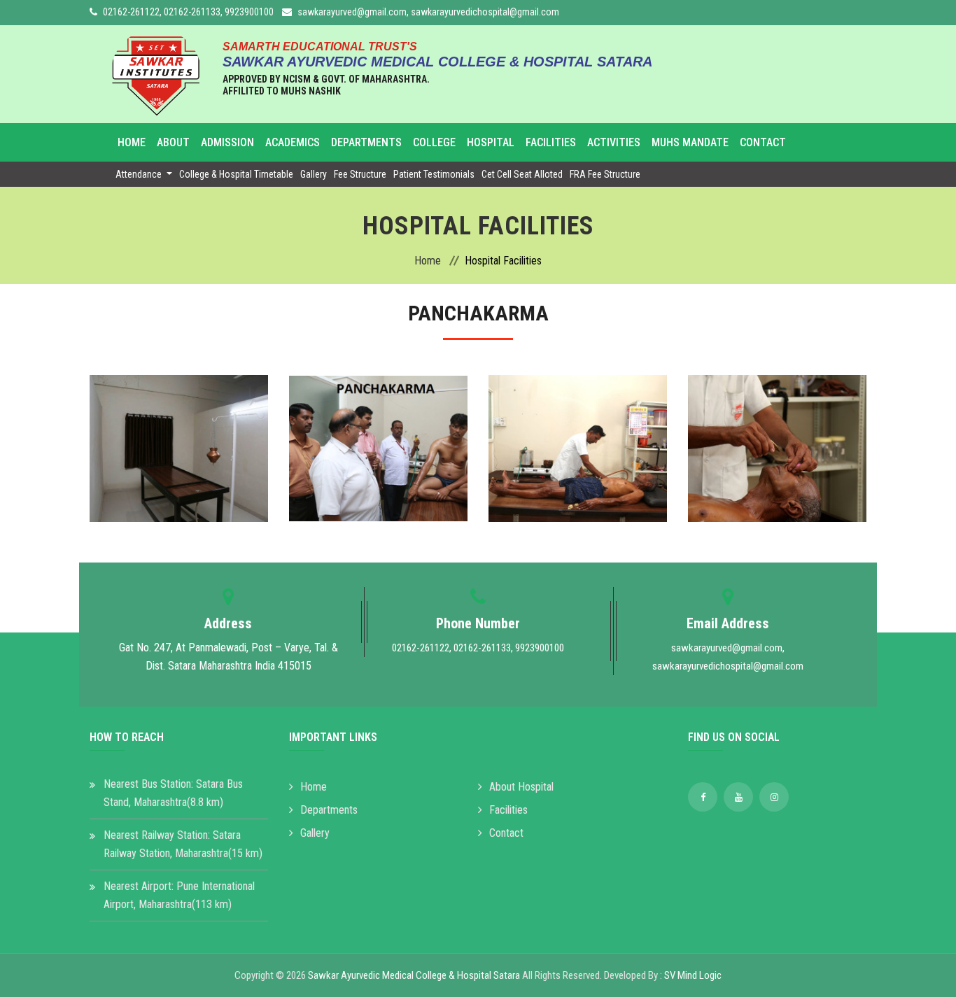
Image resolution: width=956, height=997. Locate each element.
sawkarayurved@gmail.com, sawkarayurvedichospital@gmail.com (428, 11)
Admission (227, 142)
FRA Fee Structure (605, 174)
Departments (366, 142)
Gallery (313, 174)
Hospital (490, 142)
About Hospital (521, 786)
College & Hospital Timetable (236, 174)
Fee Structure (360, 174)
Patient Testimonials (434, 174)
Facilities (551, 142)
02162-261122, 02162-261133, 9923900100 (188, 11)
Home (132, 142)
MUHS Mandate (690, 142)
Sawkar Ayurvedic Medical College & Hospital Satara (414, 975)
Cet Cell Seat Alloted (522, 174)
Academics (292, 142)
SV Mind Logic (693, 975)
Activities (613, 142)
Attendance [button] (139, 174)
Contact (763, 142)
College (434, 142)
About (173, 142)
